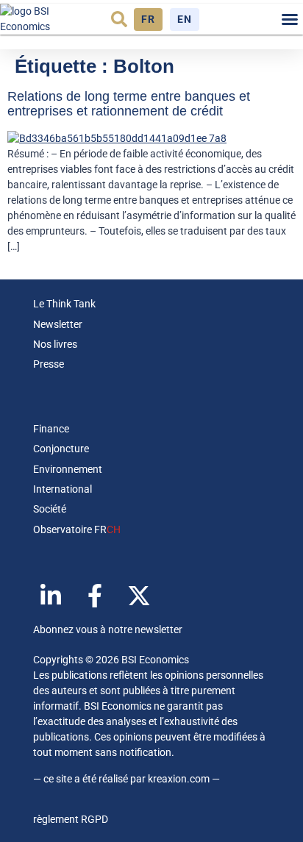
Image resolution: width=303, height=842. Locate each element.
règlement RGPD (70, 819)
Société (49, 509)
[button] (119, 19)
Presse (48, 364)
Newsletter (57, 324)
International (62, 489)
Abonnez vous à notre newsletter (107, 629)
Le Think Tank (64, 304)
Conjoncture (61, 448)
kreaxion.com (179, 779)
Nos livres (55, 344)
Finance (51, 429)
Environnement (67, 469)
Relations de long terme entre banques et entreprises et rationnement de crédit (128, 103)
